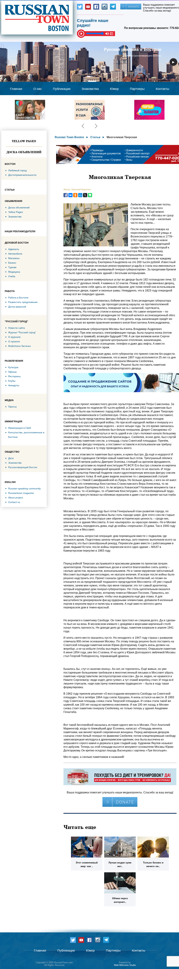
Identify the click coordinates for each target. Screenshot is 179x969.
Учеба (11, 276)
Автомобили (15, 253)
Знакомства (90, 89)
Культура (13, 367)
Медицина (14, 271)
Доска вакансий (17, 306)
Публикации (61, 89)
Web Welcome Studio (125, 965)
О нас (37, 89)
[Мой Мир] (80, 195)
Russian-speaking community (24, 488)
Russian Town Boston (69, 137)
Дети (11, 458)
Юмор (114, 89)
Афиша (12, 371)
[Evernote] (90, 195)
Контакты (162, 89)
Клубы (11, 380)
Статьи (95, 137)
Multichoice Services (19, 346)
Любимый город (17, 170)
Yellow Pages (24, 141)
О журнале (14, 337)
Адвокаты (13, 249)
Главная (16, 89)
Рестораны (14, 376)
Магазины (14, 258)
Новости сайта (16, 327)
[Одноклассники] (75, 195)
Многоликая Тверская (122, 137)
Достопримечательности (22, 175)
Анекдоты (13, 385)
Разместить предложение (23, 302)
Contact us (14, 502)
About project (15, 497)
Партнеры (137, 89)
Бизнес (12, 262)
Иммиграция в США (19, 427)
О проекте (14, 341)
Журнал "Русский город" (22, 332)
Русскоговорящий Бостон (22, 467)
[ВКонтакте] (70, 195)
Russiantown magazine (21, 493)
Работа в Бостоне (18, 297)
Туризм (12, 267)
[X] (85, 195)
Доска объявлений (23, 152)
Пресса (12, 406)
